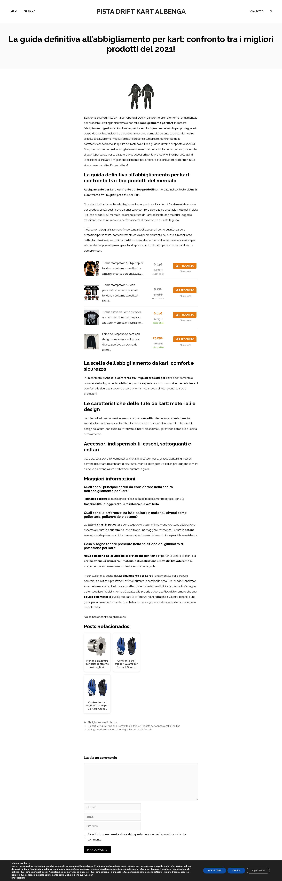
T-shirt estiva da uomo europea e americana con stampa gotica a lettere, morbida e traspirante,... (122, 317)
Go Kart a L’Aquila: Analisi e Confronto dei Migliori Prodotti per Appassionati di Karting (134, 726)
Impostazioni (258, 870)
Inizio (13, 11)
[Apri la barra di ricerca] (271, 11)
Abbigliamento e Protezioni (102, 722)
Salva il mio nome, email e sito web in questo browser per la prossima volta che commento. (136, 837)
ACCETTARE (214, 870)
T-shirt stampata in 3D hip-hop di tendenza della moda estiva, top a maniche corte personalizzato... (122, 268)
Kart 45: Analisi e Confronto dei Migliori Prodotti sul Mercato (120, 729)
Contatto (256, 11)
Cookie (88, 874)
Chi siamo (29, 11)
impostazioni (18, 877)
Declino (236, 870)
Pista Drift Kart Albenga (141, 11)
